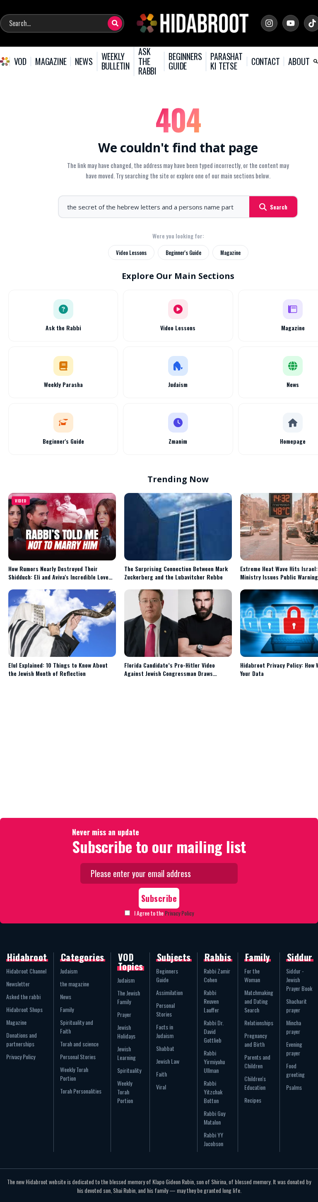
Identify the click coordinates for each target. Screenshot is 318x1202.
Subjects (174, 957)
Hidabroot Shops (24, 1009)
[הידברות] (192, 23)
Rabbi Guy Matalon (214, 1117)
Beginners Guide (167, 975)
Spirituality (129, 1070)
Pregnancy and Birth (255, 1039)
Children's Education (255, 1082)
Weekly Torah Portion (74, 1073)
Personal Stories (78, 1056)
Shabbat (165, 1048)
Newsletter (18, 983)
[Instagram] (269, 23)
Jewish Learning (126, 1053)
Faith (161, 1074)
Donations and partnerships (21, 1039)
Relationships (258, 1022)
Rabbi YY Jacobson (213, 1139)
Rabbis (218, 957)
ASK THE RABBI (147, 61)
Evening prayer (294, 1048)
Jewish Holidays (126, 1031)
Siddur (300, 957)
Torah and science (79, 1043)
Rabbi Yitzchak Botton (213, 1092)
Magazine (230, 252)
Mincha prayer (293, 1027)
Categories (82, 957)
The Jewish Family (128, 997)
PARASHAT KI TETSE (226, 61)
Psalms (294, 1087)
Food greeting (295, 1070)
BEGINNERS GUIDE (185, 61)
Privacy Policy (179, 913)
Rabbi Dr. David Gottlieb (214, 1031)
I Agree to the (164, 913)
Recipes (252, 1100)
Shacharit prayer (296, 1005)
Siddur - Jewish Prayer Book (299, 979)
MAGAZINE (50, 62)
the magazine (74, 983)
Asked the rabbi (23, 996)
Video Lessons (131, 252)
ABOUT (298, 62)
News (65, 996)
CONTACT (265, 62)
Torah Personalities (80, 1091)
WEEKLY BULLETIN (115, 61)
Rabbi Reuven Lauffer (211, 1001)
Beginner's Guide (183, 252)
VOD (20, 62)
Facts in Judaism (164, 1031)
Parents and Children (257, 1061)
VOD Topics (130, 961)
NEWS (83, 62)
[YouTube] (290, 23)
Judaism (68, 970)
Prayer (124, 1014)
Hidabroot (27, 957)
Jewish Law (167, 1061)
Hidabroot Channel (26, 970)
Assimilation (169, 992)
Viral (161, 1086)
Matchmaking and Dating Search (258, 1001)
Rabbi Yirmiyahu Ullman (214, 1061)
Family (67, 1009)
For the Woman (252, 975)
